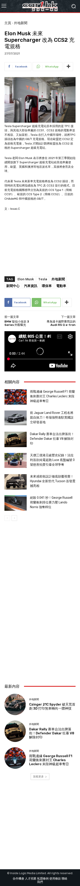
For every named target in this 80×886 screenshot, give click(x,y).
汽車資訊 (30, 285)
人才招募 (30, 878)
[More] (68, 66)
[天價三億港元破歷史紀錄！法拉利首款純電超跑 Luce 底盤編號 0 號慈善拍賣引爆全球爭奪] (15, 460)
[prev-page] (7, 518)
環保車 (47, 285)
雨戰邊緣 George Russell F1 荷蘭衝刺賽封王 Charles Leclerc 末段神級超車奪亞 (52, 396)
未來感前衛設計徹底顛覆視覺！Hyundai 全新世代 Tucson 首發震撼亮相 (52, 481)
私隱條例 (43, 878)
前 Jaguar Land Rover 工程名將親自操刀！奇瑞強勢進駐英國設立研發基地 (52, 417)
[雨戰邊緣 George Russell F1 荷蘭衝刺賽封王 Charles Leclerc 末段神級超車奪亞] (15, 397)
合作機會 (18, 878)
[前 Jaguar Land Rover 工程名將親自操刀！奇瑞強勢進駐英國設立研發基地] (15, 418)
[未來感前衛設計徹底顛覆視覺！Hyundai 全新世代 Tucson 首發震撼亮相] (15, 482)
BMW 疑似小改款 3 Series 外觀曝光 (16, 323)
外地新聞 (20, 23)
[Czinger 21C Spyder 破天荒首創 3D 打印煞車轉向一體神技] (15, 704)
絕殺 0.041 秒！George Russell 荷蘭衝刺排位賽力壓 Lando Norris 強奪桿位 (51, 502)
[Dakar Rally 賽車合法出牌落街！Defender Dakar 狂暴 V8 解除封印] (15, 439)
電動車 (61, 285)
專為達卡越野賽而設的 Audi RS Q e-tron (61, 323)
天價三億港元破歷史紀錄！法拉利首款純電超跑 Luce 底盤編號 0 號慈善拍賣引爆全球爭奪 (52, 459)
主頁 (7, 23)
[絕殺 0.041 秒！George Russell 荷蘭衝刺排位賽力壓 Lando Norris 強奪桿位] (15, 503)
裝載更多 (38, 776)
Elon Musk (26, 279)
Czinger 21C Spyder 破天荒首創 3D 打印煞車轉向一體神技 (52, 706)
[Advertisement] (40, 634)
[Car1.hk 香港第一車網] (40, 6)
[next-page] (14, 518)
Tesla (42, 279)
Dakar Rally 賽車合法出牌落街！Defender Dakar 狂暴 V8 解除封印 (52, 438)
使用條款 (55, 878)
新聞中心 (13, 285)
